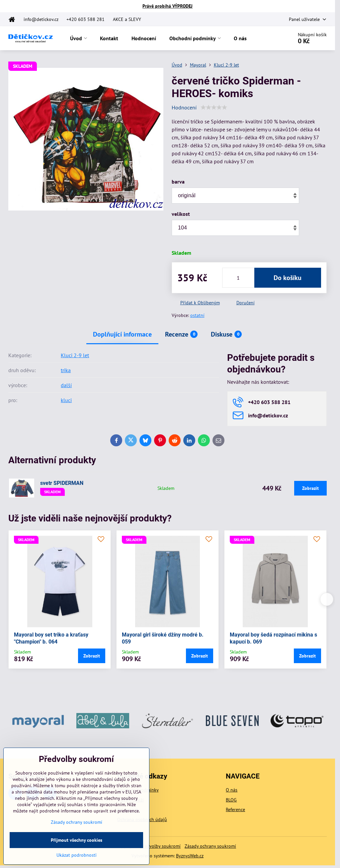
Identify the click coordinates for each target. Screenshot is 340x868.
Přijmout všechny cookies (76, 840)
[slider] (214, 107)
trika (66, 370)
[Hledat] (269, 38)
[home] (13, 19)
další (66, 385)
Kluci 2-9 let (75, 355)
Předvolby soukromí (160, 846)
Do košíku (287, 277)
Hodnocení (184, 107)
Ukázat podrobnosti (76, 855)
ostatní (197, 315)
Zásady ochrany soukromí (210, 846)
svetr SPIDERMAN (61, 483)
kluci (66, 400)
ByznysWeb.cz (190, 856)
